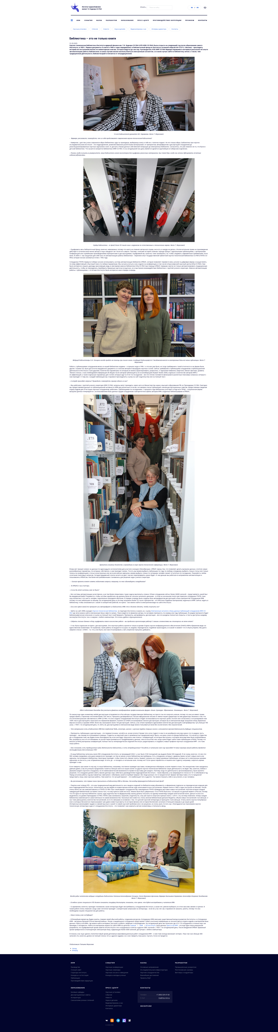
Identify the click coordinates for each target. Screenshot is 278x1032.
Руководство (75, 967)
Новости (106, 29)
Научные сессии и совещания (117, 973)
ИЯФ (78, 20)
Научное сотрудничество (149, 973)
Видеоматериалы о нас (138, 29)
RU (192, 7)
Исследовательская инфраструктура (154, 970)
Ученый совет (76, 970)
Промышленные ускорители (185, 967)
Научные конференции (114, 967)
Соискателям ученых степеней (82, 1000)
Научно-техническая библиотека (105, 611)
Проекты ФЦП (145, 978)
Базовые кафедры (77, 992)
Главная (133, 925)
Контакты (202, 20)
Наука (99, 20)
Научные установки (79, 29)
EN (198, 7)
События (88, 20)
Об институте (151, 925)
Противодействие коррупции (167, 20)
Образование (127, 20)
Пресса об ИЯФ (172, 925)
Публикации (75, 978)
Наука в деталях (119, 29)
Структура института (78, 973)
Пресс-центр (143, 20)
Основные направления (149, 967)
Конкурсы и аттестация (79, 975)
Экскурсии (146, 1006)
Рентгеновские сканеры (184, 970)
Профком (189, 20)
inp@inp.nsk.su (164, 998)
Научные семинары (113, 970)
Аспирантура (76, 997)
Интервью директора (159, 29)
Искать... (143, 7)
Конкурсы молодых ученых (116, 975)
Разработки (111, 20)
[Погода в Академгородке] (130, 1020)
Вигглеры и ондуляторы (184, 973)
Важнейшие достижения (149, 975)
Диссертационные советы (80, 995)
